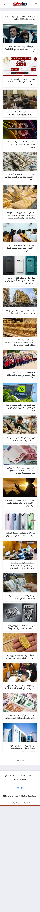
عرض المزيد (20, 760)
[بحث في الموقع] (4, 4)
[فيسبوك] (22, 788)
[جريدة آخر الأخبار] (20, 4)
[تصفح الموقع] (36, 4)
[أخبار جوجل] (18, 788)
